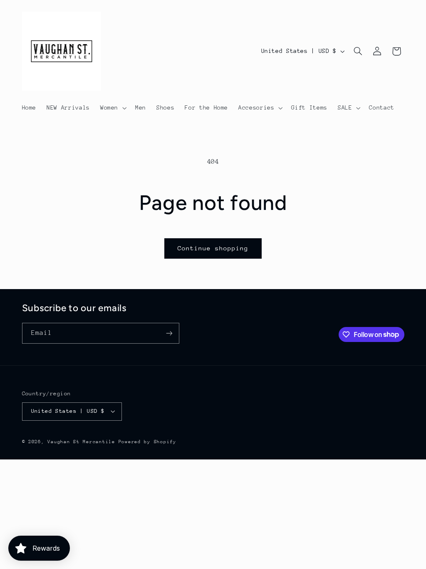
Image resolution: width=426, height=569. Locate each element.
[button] (112, 108)
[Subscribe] (168, 333)
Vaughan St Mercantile (81, 441)
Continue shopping (213, 248)
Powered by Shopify (147, 441)
